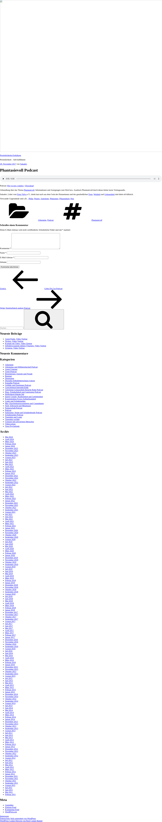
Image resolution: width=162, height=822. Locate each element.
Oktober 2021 (10, 508)
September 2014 (11, 701)
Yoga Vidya (21, 194)
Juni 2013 (9, 735)
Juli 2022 (8, 487)
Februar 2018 (10, 608)
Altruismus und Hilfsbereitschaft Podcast (21, 367)
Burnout (8, 376)
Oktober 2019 (10, 562)
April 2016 (9, 658)
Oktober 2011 (10, 781)
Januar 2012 (10, 774)
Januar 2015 (10, 692)
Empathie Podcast (12, 383)
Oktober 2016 (10, 644)
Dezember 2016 (11, 640)
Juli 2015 (8, 678)
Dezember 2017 (11, 612)
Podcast (50, 220)
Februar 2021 (10, 526)
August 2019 (10, 567)
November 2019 (11, 560)
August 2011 (10, 785)
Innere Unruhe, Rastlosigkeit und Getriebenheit (24, 397)
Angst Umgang (11, 369)
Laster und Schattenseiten (15, 401)
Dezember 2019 (11, 558)
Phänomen (54, 199)
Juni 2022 (9, 489)
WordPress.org (11, 812)
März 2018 (9, 605)
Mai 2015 (9, 683)
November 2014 (11, 696)
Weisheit (97, 194)
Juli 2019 (8, 569)
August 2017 (10, 621)
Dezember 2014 (11, 694)
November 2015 (11, 669)
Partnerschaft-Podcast (13, 408)
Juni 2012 (9, 763)
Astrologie (44, 199)
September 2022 (11, 482)
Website (3, 262)
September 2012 (11, 756)
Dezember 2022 (11, 476)
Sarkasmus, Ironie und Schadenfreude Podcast (23, 413)
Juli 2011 (8, 788)
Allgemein (42, 220)
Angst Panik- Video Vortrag (16, 339)
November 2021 (11, 505)
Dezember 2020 (11, 530)
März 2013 (9, 742)
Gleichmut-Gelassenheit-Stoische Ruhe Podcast (24, 390)
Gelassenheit (109, 194)
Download (29, 186)
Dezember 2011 (11, 776)
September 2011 (11, 783)
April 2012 (9, 767)
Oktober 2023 (10, 453)
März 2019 (9, 578)
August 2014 (10, 703)
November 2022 (11, 478)
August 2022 (10, 485)
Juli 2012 (8, 760)
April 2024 (9, 439)
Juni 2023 (9, 462)
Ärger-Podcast (11, 372)
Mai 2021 (9, 519)
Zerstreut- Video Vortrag (15, 348)
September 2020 (11, 537)
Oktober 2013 (10, 726)
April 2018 (9, 603)
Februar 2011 (10, 794)
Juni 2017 (9, 626)
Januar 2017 (10, 637)
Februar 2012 (10, 772)
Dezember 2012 (11, 749)
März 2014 (9, 715)
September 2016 (11, 646)
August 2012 (10, 758)
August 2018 (10, 594)
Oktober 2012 (10, 753)
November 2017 (11, 615)
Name (3, 253)
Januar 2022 (10, 501)
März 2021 (9, 523)
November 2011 (11, 778)
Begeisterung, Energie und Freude (18, 374)
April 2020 (9, 548)
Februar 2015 (10, 690)
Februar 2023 (10, 471)
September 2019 (11, 564)
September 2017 (11, 619)
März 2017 (9, 633)
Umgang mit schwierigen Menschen (19, 422)
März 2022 (9, 496)
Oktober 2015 (10, 671)
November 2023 (11, 451)
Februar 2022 (10, 498)
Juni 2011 (9, 790)
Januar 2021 (10, 528)
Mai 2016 (9, 656)
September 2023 (11, 455)
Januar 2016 (10, 665)
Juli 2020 (8, 542)
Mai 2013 (9, 737)
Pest (72, 199)
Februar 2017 (10, 635)
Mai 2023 (9, 464)
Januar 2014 (10, 719)
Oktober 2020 (10, 535)
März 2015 (9, 687)
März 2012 (9, 769)
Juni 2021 (9, 517)
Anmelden (9, 805)
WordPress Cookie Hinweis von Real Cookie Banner (21, 821)
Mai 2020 (9, 546)
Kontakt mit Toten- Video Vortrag (18, 343)
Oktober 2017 (10, 617)
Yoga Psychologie (12, 426)
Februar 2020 (10, 553)
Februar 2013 (10, 744)
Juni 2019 (9, 571)
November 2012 (11, 751)
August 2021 (10, 512)
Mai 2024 (9, 437)
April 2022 (9, 494)
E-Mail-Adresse (7, 257)
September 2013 (11, 728)
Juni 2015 (9, 681)
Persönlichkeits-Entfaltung (10, 155)
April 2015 (9, 685)
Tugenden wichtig (12, 419)
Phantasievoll (29, 190)
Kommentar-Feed (12, 810)
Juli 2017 (8, 624)
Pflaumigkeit (64, 199)
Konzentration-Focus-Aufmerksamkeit (20, 399)
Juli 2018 (8, 596)
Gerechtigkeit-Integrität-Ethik (16, 387)
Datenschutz (5, 818)
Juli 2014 (8, 706)
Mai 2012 (9, 765)
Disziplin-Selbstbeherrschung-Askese (20, 381)
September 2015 (11, 674)
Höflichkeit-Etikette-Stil (14, 394)
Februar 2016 (10, 662)
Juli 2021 (8, 514)
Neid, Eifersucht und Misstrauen (18, 406)
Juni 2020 (9, 544)
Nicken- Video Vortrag (14, 341)
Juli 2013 (8, 733)
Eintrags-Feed (10, 807)
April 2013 (9, 740)
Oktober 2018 (10, 589)
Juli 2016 (8, 651)
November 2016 (11, 642)
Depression (9, 378)
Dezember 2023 (11, 448)
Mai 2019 (9, 574)
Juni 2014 (9, 708)
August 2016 (10, 649)
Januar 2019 (10, 583)
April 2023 (9, 467)
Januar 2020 (10, 555)
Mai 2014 (9, 710)
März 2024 (9, 441)
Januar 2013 (10, 747)
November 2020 (11, 533)
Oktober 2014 (10, 699)
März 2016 (9, 660)
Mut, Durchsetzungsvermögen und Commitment (24, 403)
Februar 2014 (10, 717)
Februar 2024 (10, 444)
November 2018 (11, 587)
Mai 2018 (9, 601)
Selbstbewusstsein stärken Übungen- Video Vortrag (25, 346)
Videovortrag (10, 424)
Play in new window (15, 186)
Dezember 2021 (11, 503)
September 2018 (11, 592)
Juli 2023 (8, 460)
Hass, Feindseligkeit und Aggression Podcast (23, 392)
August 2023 (10, 457)
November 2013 (11, 724)
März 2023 (9, 469)
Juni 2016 (9, 653)
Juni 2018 (9, 599)
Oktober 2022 (10, 480)
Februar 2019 (10, 580)
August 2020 (10, 539)
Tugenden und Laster (13, 417)
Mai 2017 (9, 628)
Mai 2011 (9, 792)
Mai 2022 (9, 492)
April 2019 (9, 576)
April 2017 (9, 630)
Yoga (90, 194)
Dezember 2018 (11, 585)
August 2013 (10, 731)
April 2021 (9, 521)
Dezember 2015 (11, 667)
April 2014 (9, 712)
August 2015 (10, 676)
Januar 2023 (10, 473)
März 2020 (9, 551)
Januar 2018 (10, 610)
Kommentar (5, 248)
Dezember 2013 (11, 722)
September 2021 (11, 510)
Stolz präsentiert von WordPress (23, 818)
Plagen (37, 199)
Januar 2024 (10, 446)
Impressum (4, 816)
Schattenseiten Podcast (14, 415)
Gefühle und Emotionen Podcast (18, 385)
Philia (31, 199)
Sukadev (23, 164)
